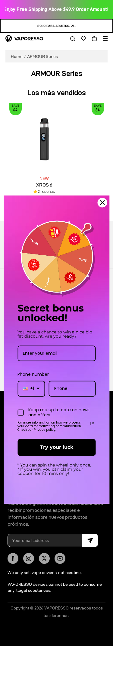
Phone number (33, 375)
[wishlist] (81, 38)
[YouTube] (60, 558)
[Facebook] (13, 558)
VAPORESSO (56, 608)
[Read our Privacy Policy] (92, 423)
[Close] (102, 202)
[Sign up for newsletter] (90, 540)
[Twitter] (44, 558)
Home (17, 56)
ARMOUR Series (42, 56)
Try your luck (56, 447)
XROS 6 (44, 184)
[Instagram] (28, 558)
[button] (70, 38)
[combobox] (31, 389)
